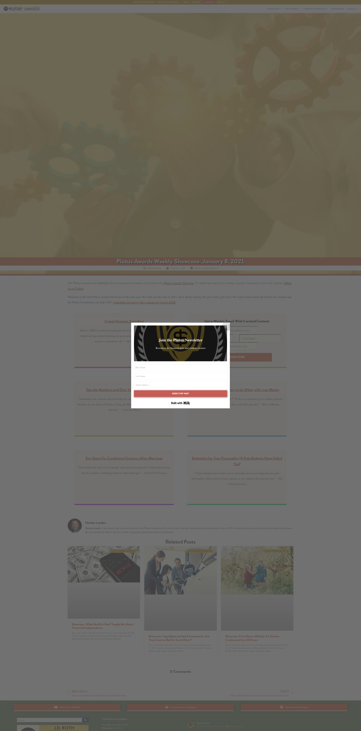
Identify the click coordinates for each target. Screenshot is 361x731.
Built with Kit (180, 403)
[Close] (226, 326)
